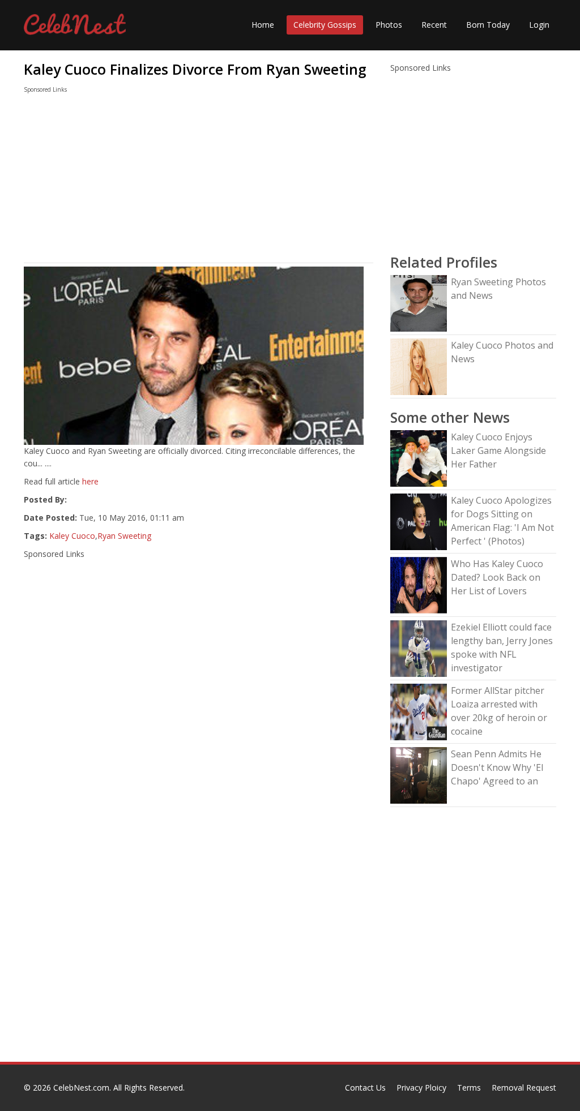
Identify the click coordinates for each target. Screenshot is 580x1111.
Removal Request (524, 1087)
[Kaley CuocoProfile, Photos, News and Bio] (418, 366)
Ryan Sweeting (124, 535)
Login (539, 24)
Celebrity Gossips (324, 24)
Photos (389, 24)
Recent (434, 24)
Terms (469, 1087)
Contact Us (365, 1087)
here (90, 481)
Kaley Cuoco (72, 535)
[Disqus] (198, 916)
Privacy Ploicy (421, 1087)
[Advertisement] (198, 180)
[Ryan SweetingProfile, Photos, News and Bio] (418, 302)
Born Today (488, 24)
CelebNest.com (81, 1087)
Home (262, 24)
